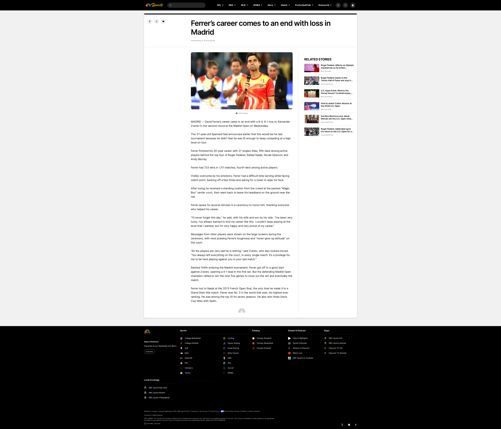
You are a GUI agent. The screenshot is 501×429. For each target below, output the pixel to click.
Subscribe (149, 352)
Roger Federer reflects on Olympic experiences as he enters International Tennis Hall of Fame (337, 66)
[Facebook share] (149, 21)
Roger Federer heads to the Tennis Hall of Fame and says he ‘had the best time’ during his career (336, 79)
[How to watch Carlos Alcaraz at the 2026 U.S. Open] (311, 106)
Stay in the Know (151, 342)
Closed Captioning (165, 411)
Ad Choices (204, 411)
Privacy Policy (214, 411)
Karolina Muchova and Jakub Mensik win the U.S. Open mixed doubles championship (336, 117)
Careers (154, 411)
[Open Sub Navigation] (223, 5)
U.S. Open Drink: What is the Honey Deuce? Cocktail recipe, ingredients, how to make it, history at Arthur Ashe (336, 91)
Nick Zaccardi (326, 71)
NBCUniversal (158, 415)
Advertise (147, 411)
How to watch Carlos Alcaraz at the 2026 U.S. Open (336, 104)
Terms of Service (254, 411)
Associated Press (327, 84)
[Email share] (163, 21)
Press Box (194, 411)
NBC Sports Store (184, 411)
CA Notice (243, 411)
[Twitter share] (156, 21)
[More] (338, 5)
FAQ (174, 411)
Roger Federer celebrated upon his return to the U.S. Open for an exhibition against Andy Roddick (337, 130)
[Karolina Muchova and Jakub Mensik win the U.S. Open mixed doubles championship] (311, 119)
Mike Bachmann (327, 97)
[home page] (154, 5)
